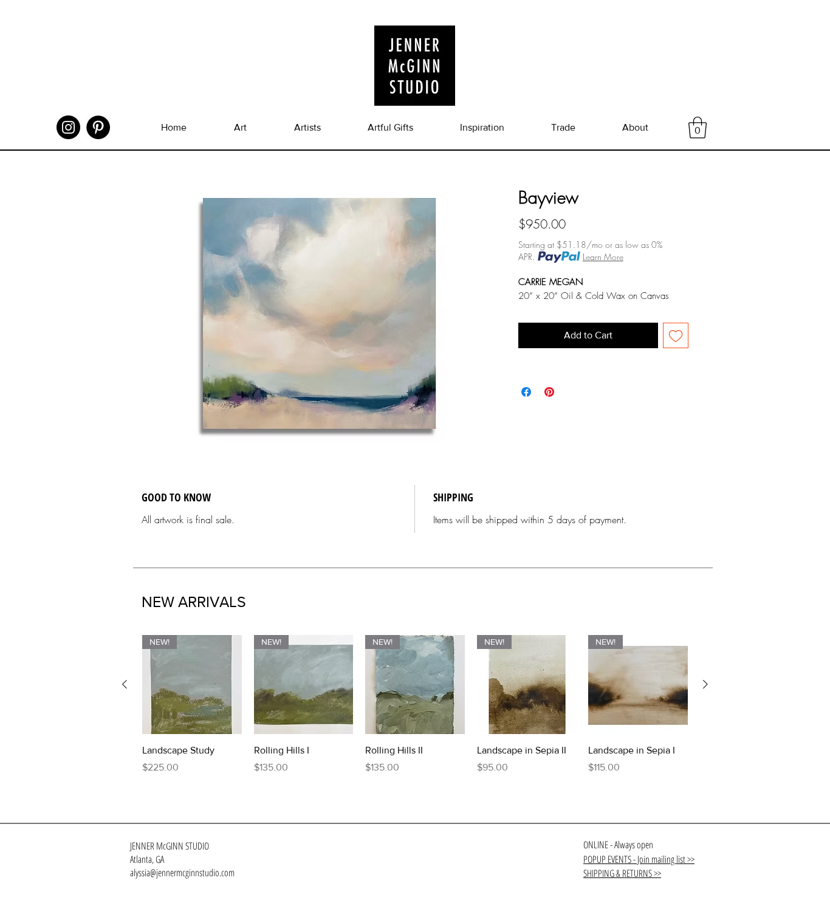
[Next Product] (705, 684)
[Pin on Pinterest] (549, 392)
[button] (697, 128)
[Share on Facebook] (526, 392)
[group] (415, 711)
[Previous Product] (124, 684)
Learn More (603, 257)
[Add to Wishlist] (675, 335)
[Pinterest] (98, 127)
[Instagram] (68, 127)
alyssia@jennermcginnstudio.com (182, 872)
